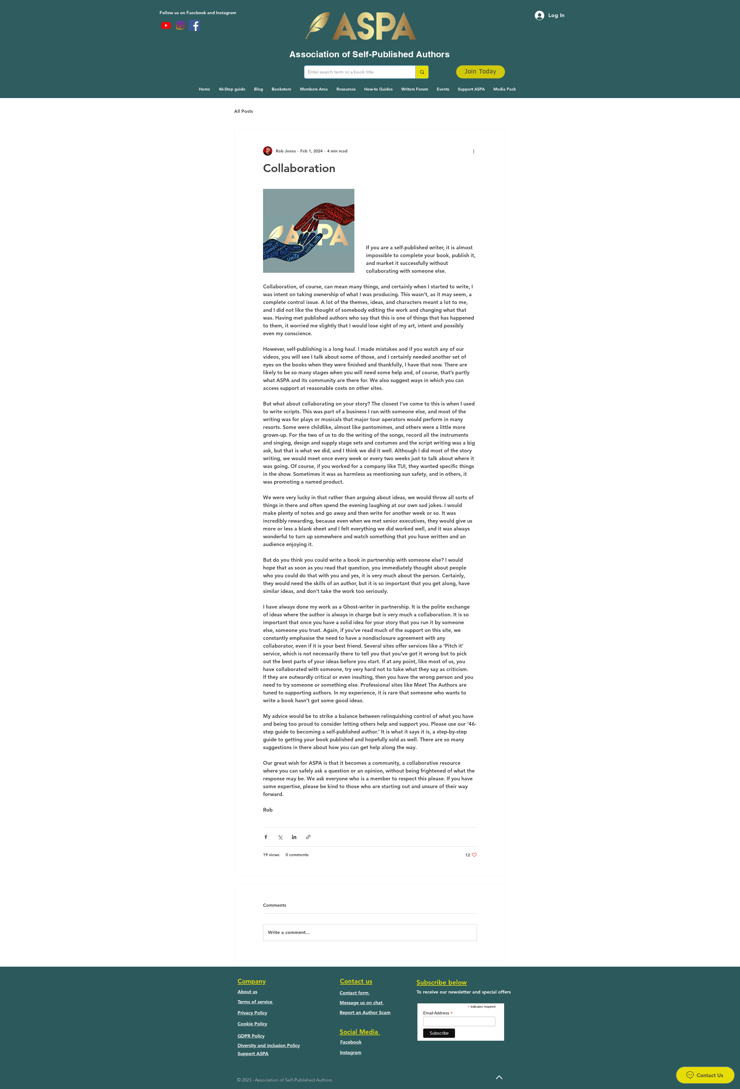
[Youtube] (166, 25)
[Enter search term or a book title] (421, 72)
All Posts (243, 111)
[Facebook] (194, 25)
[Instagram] (180, 25)
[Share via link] (308, 837)
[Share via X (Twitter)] (280, 837)
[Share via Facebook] (266, 837)
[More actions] (473, 151)
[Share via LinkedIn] (294, 837)
